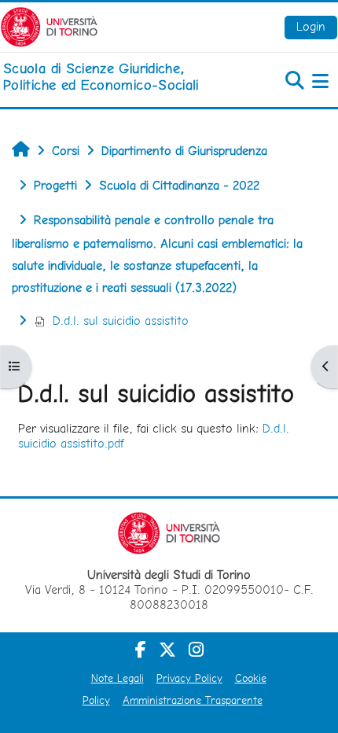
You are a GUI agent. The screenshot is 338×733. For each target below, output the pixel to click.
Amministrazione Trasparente (193, 700)
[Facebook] (140, 649)
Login (310, 26)
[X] (167, 649)
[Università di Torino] (49, 25)
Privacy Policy (189, 678)
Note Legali (117, 678)
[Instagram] (196, 649)
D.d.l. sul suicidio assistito (121, 320)
